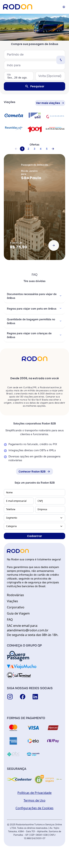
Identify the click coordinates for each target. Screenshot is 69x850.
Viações (12, 601)
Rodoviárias (15, 595)
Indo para (14, 65)
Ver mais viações (48, 103)
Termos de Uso (34, 800)
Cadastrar (34, 536)
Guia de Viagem (18, 613)
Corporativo (15, 607)
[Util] (34, 115)
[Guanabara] (55, 116)
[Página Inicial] (17, 6)
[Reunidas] (13, 128)
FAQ (10, 619)
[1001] (34, 129)
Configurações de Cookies (34, 808)
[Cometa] (13, 115)
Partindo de (15, 54)
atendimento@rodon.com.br (27, 630)
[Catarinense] (55, 128)
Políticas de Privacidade (34, 793)
